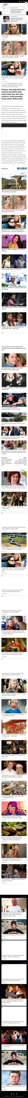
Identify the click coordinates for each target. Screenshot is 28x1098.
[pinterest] (21, 1)
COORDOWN (5, 140)
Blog (23, 1096)
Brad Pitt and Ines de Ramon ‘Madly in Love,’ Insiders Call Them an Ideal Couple (12, 437)
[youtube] (26, 1)
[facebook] (19, 1)
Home (2, 83)
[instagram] (16, 1094)
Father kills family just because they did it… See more (13, 424)
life (5, 83)
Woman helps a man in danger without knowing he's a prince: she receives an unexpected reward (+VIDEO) (13, 452)
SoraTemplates (12, 1096)
